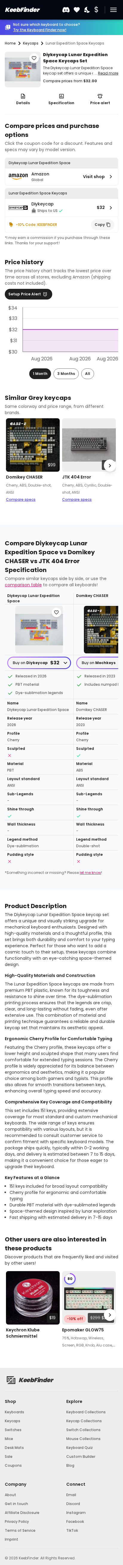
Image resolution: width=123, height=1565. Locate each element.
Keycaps (12, 1420)
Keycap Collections (84, 1420)
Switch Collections (83, 1429)
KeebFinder (22, 10)
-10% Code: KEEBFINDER (36, 224)
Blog (70, 1465)
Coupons (13, 1465)
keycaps (31, 43)
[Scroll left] (13, 466)
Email (71, 1494)
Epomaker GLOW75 (83, 1330)
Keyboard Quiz (79, 1447)
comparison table (23, 585)
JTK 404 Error (76, 477)
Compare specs (21, 499)
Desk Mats (14, 1447)
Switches (13, 1429)
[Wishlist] (76, 10)
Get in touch (16, 1503)
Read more (108, 73)
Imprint (11, 1539)
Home (10, 43)
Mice (9, 1438)
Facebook (75, 1521)
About (10, 1494)
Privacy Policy (17, 1521)
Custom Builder (80, 1456)
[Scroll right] (110, 466)
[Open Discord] (66, 9)
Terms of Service (20, 1530)
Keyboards (14, 1411)
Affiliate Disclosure (22, 1512)
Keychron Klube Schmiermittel (23, 1333)
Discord (73, 1503)
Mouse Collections (83, 1438)
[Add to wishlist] (34, 58)
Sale (9, 1456)
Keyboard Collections (86, 1411)
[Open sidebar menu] (113, 9)
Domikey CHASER (24, 477)
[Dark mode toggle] (87, 10)
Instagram (76, 1512)
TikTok (72, 1530)
